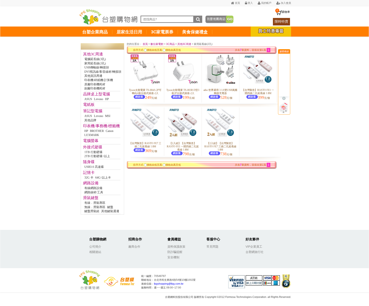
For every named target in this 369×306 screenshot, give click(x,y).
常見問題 (212, 246)
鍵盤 (110, 207)
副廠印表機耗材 (94, 88)
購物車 (286, 11)
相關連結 (95, 252)
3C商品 (170, 44)
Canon (109, 131)
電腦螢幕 (90, 141)
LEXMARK (91, 135)
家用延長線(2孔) (95, 63)
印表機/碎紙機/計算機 (98, 80)
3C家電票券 (162, 32)
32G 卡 (88, 177)
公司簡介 (95, 246)
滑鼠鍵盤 (90, 198)
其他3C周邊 (93, 54)
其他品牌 (90, 120)
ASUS (88, 99)
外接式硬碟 (92, 147)
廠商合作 (134, 246)
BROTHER (97, 131)
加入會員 (285, 2)
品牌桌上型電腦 (96, 94)
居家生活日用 (129, 32)
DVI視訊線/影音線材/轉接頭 (102, 71)
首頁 (237, 2)
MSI (107, 116)
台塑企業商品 (95, 32)
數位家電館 (157, 44)
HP (107, 99)
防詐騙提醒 (174, 252)
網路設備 (90, 183)
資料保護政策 (176, 246)
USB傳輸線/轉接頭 (96, 67)
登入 (250, 2)
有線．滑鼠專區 (94, 202)
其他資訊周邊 (93, 75)
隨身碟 (89, 162)
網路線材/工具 (93, 192)
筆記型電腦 (92, 111)
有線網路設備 (93, 188)
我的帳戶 (266, 2)
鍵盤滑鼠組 (91, 211)
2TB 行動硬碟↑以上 (97, 156)
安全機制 (173, 257)
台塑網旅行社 (255, 252)
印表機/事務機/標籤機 (101, 126)
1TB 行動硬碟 (93, 152)
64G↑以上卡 (103, 177)
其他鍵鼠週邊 (110, 211)
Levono (98, 99)
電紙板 (89, 104)
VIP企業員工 (254, 246)
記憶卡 (89, 172)
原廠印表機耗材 (94, 84)
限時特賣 (281, 21)
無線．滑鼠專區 (94, 207)
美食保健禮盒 (195, 32)
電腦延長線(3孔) (95, 59)
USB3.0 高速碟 (94, 167)
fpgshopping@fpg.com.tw (168, 283)
